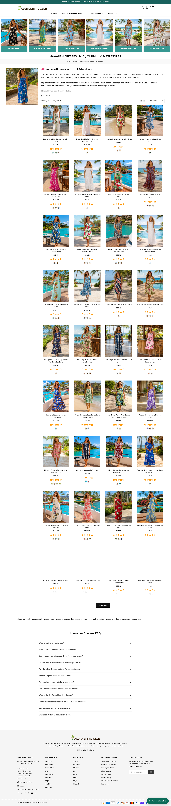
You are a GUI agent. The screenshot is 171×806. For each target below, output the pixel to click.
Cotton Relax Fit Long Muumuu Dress (87, 580)
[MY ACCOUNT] (147, 7)
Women (76, 768)
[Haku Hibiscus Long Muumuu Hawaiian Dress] (55, 231)
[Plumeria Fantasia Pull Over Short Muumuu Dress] (55, 451)
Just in (75, 761)
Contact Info (49, 768)
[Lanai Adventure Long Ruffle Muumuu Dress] (87, 507)
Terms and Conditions (109, 761)
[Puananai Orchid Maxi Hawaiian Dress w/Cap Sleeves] (150, 451)
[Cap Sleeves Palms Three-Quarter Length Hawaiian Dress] (118, 396)
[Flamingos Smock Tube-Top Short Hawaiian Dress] (150, 341)
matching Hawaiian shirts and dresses (65, 746)
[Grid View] (141, 100)
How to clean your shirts (109, 781)
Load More (103, 605)
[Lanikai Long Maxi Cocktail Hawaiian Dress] (55, 120)
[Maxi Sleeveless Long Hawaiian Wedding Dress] (150, 231)
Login (47, 781)
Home (68, 62)
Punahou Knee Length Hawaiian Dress (119, 139)
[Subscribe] (151, 772)
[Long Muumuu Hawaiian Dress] (150, 176)
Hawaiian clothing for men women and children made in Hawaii (104, 743)
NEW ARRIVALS (97, 14)
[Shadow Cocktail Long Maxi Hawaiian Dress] (87, 286)
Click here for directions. (85, 750)
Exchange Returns (107, 768)
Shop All (76, 784)
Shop (53, 14)
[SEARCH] (143, 7)
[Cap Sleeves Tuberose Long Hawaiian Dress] (150, 507)
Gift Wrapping (106, 771)
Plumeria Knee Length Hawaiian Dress (119, 304)
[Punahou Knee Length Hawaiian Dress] (118, 120)
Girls (75, 777)
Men (74, 771)
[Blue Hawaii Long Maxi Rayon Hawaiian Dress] (55, 396)
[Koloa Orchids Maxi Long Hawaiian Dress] (55, 286)
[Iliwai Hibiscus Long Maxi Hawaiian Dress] (118, 507)
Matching (76, 764)
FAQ (46, 771)
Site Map (48, 787)
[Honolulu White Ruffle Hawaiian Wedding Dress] (87, 120)
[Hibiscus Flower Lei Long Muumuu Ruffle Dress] (55, 176)
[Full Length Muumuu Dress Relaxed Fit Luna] (118, 341)
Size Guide (49, 774)
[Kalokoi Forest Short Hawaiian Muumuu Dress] (118, 231)
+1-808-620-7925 (26, 782)
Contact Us (49, 764)
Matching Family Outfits (73, 14)
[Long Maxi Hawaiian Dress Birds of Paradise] (55, 507)
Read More (45, 96)
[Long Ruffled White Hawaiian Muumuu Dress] (87, 176)
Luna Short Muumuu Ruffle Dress (87, 470)
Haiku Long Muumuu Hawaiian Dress (55, 580)
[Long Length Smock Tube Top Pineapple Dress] (118, 562)
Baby (75, 774)
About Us (48, 761)
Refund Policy (106, 774)
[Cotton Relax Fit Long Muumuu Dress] (87, 562)
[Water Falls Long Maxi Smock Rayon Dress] (150, 562)
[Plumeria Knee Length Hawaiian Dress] (118, 286)
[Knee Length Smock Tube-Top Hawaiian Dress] (87, 231)
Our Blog (48, 784)
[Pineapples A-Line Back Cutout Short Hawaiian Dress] (87, 396)
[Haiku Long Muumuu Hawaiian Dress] (55, 562)
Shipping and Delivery (108, 764)
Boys (75, 781)
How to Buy (105, 784)
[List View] (143, 100)
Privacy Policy (106, 777)
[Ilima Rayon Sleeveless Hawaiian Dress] (150, 286)
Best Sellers (114, 14)
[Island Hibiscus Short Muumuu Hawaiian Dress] (118, 451)
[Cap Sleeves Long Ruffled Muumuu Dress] (118, 176)
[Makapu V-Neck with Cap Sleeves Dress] (150, 120)
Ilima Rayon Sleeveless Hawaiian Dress (150, 304)
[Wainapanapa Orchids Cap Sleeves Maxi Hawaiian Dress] (55, 341)
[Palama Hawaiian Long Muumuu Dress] (150, 396)
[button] (151, 7)
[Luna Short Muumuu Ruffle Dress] (87, 451)
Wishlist (48, 777)
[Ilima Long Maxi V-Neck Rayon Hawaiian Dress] (87, 341)
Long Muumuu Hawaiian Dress (150, 194)
